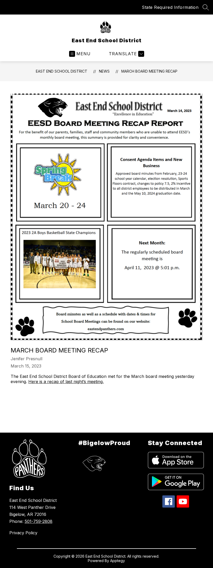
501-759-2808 (38, 521)
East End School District (61, 71)
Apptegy (117, 560)
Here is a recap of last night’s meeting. (66, 381)
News (104, 71)
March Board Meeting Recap (149, 71)
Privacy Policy (23, 532)
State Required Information (170, 7)
